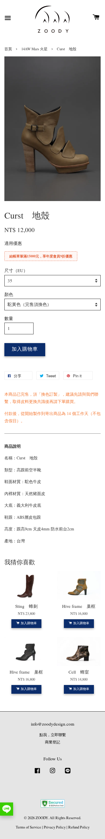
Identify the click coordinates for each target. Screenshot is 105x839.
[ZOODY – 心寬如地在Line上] (68, 773)
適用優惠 (13, 243)
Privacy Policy (55, 827)
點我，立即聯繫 (52, 734)
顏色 (8, 294)
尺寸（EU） (16, 270)
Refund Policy (79, 827)
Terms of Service (28, 827)
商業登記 (52, 742)
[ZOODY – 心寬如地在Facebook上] (37, 773)
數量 (8, 318)
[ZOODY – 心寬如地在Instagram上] (52, 773)
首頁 (8, 48)
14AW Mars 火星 (34, 48)
